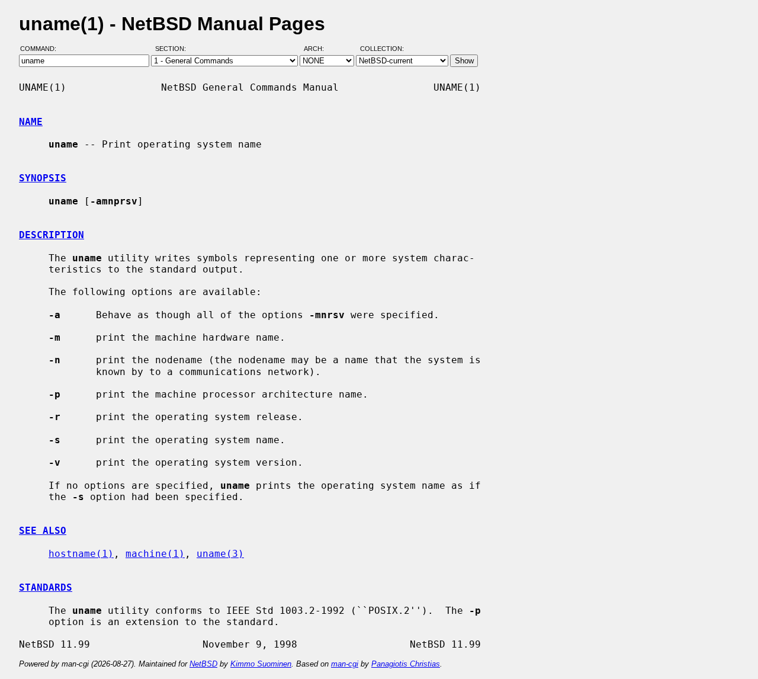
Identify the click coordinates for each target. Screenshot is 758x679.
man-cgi (344, 663)
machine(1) (155, 553)
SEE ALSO (42, 530)
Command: (41, 49)
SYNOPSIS (42, 178)
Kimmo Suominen (260, 663)
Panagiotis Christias (405, 663)
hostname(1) (81, 553)
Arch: (319, 49)
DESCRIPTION (51, 235)
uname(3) (220, 553)
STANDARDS (45, 587)
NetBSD (203, 663)
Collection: (382, 49)
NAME (31, 121)
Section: (173, 49)
